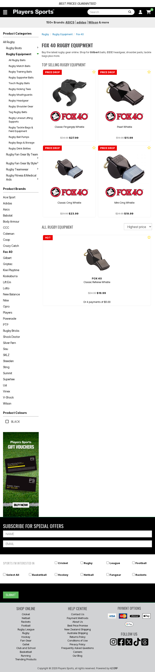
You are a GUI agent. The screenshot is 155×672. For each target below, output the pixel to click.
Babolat (8, 215)
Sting (6, 367)
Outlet (25, 644)
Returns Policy (78, 636)
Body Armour (11, 221)
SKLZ (6, 355)
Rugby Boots (14, 48)
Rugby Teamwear (17, 169)
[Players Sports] (33, 12)
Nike (6, 300)
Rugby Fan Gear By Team (22, 154)
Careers (77, 651)
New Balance (11, 294)
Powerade (9, 318)
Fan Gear (25, 640)
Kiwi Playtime (11, 270)
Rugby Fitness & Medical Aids (21, 177)
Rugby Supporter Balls (21, 77)
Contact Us (77, 614)
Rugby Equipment (18, 54)
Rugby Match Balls (19, 66)
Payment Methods (77, 618)
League (115, 563)
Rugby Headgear (18, 100)
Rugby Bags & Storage (21, 142)
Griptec (8, 264)
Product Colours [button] (15, 412)
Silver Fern (9, 342)
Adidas (7, 203)
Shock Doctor (11, 336)
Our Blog (77, 655)
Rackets (141, 574)
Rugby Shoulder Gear (21, 106)
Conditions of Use (77, 640)
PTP (5, 324)
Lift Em (7, 282)
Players (7, 312)
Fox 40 (8, 252)
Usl (5, 385)
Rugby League (26, 629)
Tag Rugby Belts (18, 112)
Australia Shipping (77, 633)
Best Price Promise (77, 625)
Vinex (6, 391)
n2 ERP (114, 668)
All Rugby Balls (17, 60)
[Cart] (148, 12)
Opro (6, 306)
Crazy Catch (11, 245)
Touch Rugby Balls (19, 83)
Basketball (39, 574)
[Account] (140, 12)
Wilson (7, 403)
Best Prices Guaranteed (77, 3)
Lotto (6, 288)
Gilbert (7, 258)
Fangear (115, 574)
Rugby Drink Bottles (20, 148)
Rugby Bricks (11, 330)
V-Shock (8, 397)
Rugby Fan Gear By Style (21, 163)
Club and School (26, 648)
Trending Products (25, 659)
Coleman (8, 233)
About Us (77, 621)
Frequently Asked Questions (77, 648)
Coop (6, 239)
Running (26, 655)
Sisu (5, 349)
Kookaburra (10, 276)
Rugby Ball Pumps (19, 136)
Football (141, 563)
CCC (6, 227)
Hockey (63, 574)
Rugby (45, 34)
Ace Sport (9, 197)
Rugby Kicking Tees (20, 89)
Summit (7, 373)
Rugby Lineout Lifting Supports (21, 119)
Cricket (63, 563)
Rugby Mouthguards (20, 94)
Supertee (9, 379)
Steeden (8, 361)
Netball (89, 574)
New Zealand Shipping (77, 629)
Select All (12, 574)
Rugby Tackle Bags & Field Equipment (21, 129)
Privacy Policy (77, 644)
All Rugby (9, 42)
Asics (6, 209)
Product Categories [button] (17, 33)
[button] (5, 12)
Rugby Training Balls (20, 71)
